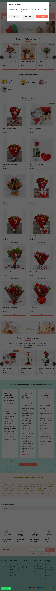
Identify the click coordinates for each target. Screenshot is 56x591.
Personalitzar (28, 17)
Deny (14, 16)
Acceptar (42, 16)
